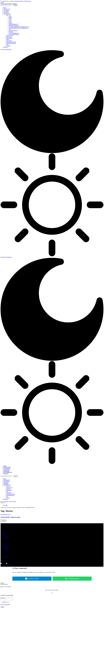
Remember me (5, 602)
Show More (8, 49)
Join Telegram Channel (33, 578)
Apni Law (4, 519)
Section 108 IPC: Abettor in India (10, 517)
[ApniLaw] (9, 3)
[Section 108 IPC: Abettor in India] (5, 514)
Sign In (14, 501)
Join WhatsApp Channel (73, 578)
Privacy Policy (19, 1)
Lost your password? (5, 604)
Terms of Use (28, 1)
